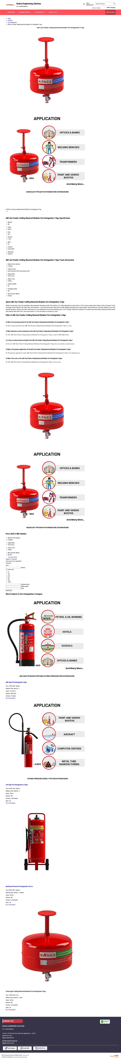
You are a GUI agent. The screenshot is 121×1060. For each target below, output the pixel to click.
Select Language (111, 7)
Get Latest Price (12, 557)
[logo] (10, 8)
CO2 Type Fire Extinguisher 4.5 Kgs (17, 785)
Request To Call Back (11, 559)
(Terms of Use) (26, 1055)
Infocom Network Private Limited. (20, 1057)
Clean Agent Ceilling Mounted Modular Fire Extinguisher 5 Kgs (26, 991)
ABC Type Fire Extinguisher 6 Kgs (16, 682)
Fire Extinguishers (12, 22)
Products (10, 20)
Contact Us (53, 12)
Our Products (39, 12)
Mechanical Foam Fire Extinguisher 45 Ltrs (19, 886)
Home (9, 18)
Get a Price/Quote (10, 698)
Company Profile (24, 12)
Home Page (11, 12)
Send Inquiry (111, 12)
